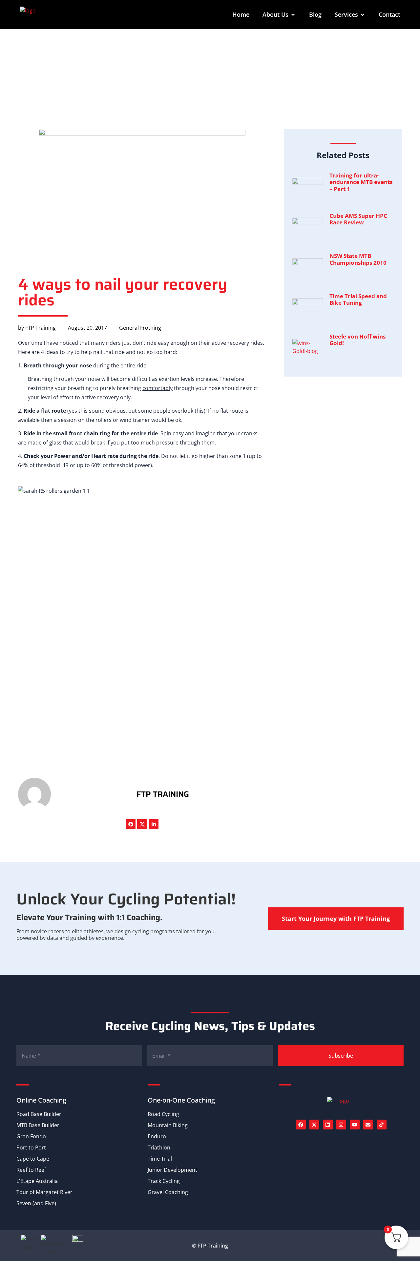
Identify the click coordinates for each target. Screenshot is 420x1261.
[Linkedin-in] (153, 824)
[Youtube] (355, 1124)
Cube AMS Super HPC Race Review (358, 219)
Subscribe (340, 1055)
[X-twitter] (314, 1124)
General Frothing (140, 327)
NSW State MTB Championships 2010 (358, 259)
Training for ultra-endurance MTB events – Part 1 (360, 182)
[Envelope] (368, 1124)
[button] (279, 14)
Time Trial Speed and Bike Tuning (358, 299)
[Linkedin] (328, 1124)
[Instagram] (341, 1124)
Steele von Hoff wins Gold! (357, 340)
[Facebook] (131, 824)
